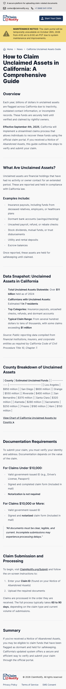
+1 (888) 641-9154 (43, 8)
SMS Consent (49, 684)
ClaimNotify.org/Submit (34, 569)
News (20, 49)
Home (10, 49)
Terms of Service (29, 684)
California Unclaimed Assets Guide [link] (44, 49)
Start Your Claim (53, 18)
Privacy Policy (10, 684)
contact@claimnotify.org (18, 8)
